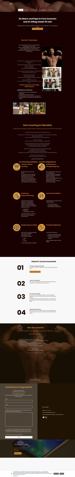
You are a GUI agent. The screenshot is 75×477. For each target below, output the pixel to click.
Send (19, 437)
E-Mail (6, 404)
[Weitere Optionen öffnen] (55, 10)
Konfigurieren (15, 475)
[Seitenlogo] (11, 4)
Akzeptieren (56, 473)
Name (6, 399)
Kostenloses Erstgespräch (37, 28)
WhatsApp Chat (18, 453)
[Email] (43, 417)
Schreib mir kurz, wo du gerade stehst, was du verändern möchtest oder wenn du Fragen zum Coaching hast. (18, 411)
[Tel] (46, 417)
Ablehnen (62, 473)
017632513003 (48, 410)
